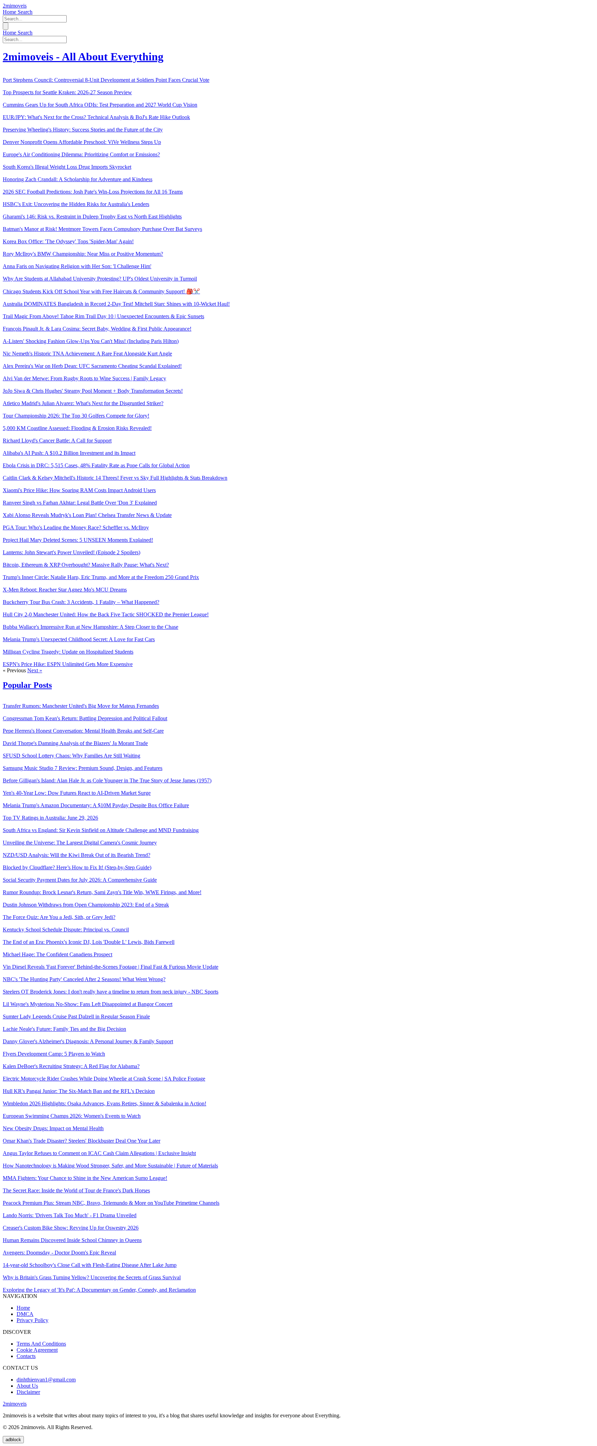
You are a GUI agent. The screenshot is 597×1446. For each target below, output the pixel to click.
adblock (13, 1439)
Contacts (26, 1356)
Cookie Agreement (37, 1350)
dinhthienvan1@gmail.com (46, 1380)
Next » (34, 670)
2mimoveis (15, 6)
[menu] (5, 26)
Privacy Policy (32, 1320)
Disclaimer (28, 1392)
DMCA (25, 1314)
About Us (27, 1386)
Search (25, 12)
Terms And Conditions (41, 1344)
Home (10, 12)
